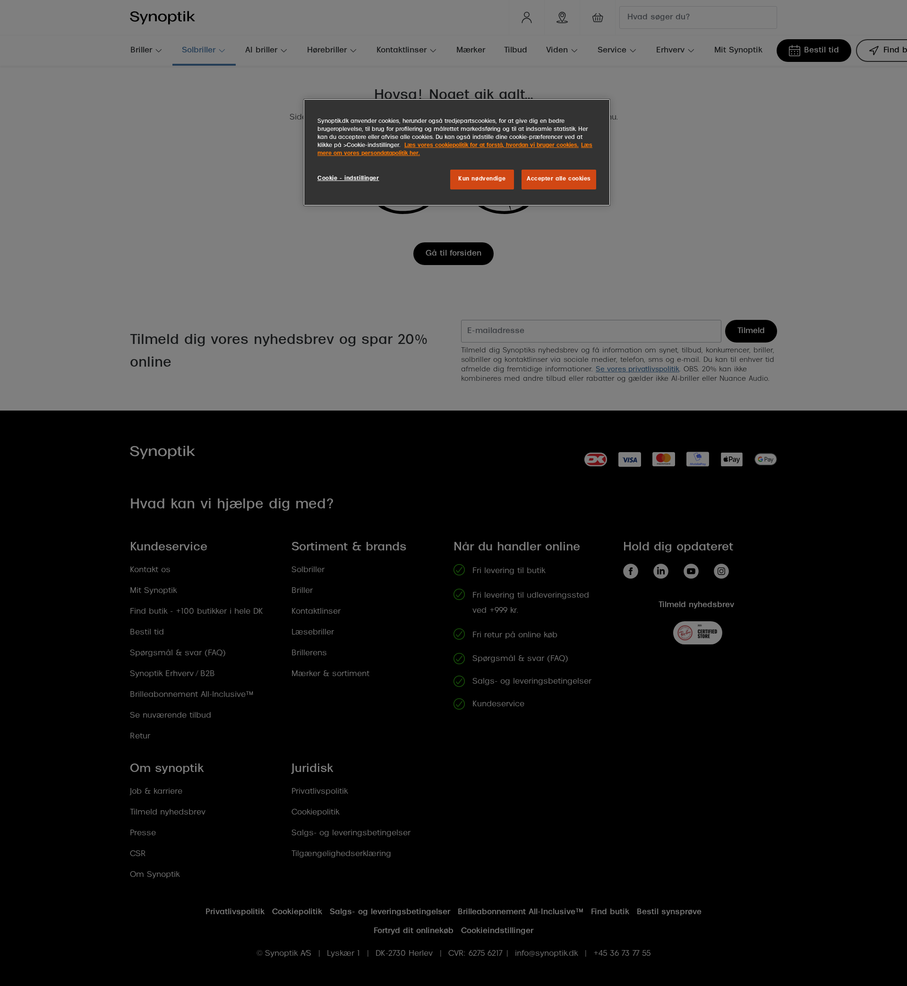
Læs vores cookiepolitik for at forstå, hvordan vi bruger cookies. (491, 145)
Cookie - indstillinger (348, 178)
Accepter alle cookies (559, 179)
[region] (456, 152)
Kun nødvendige (481, 179)
